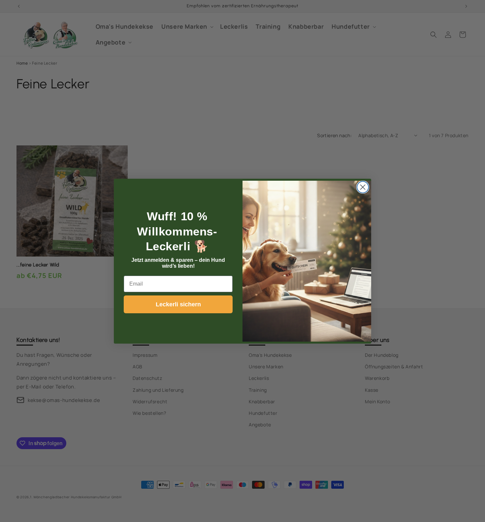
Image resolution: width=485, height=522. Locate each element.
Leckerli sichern (178, 304)
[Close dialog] (363, 187)
